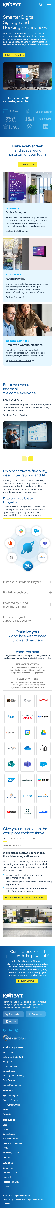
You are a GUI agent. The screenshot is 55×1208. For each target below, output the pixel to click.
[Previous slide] (24, 458)
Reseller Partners (10, 1100)
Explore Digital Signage (17, 231)
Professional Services (13, 1182)
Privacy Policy (8, 1200)
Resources (9, 1119)
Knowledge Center (11, 1152)
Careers (6, 1186)
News (5, 1129)
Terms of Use (38, 1200)
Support (12, 1021)
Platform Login (15, 1014)
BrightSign (8, 1114)
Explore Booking (14, 297)
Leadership (8, 1177)
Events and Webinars (12, 1143)
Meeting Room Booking (13, 1075)
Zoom (5, 1109)
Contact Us (8, 1168)
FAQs (5, 1148)
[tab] (27, 507)
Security (6, 1157)
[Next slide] (30, 458)
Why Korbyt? (8, 1052)
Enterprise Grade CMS (13, 1057)
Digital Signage (10, 1066)
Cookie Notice (20, 1200)
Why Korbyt (26, 164)
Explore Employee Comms (18, 360)
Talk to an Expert (13, 55)
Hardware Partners (11, 1105)
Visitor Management (12, 1085)
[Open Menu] (49, 4)
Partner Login (38, 1014)
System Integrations (12, 1095)
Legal (29, 1200)
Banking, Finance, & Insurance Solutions (24, 897)
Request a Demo (26, 981)
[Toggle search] (40, 4)
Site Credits (7, 1203)
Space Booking (10, 1071)
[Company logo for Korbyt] (12, 4)
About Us (8, 1162)
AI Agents (7, 1061)
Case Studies (9, 1134)
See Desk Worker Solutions (16, 415)
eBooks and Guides (11, 1139)
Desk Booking (9, 1080)
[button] (27, 76)
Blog (5, 1125)
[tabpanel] (27, 548)
